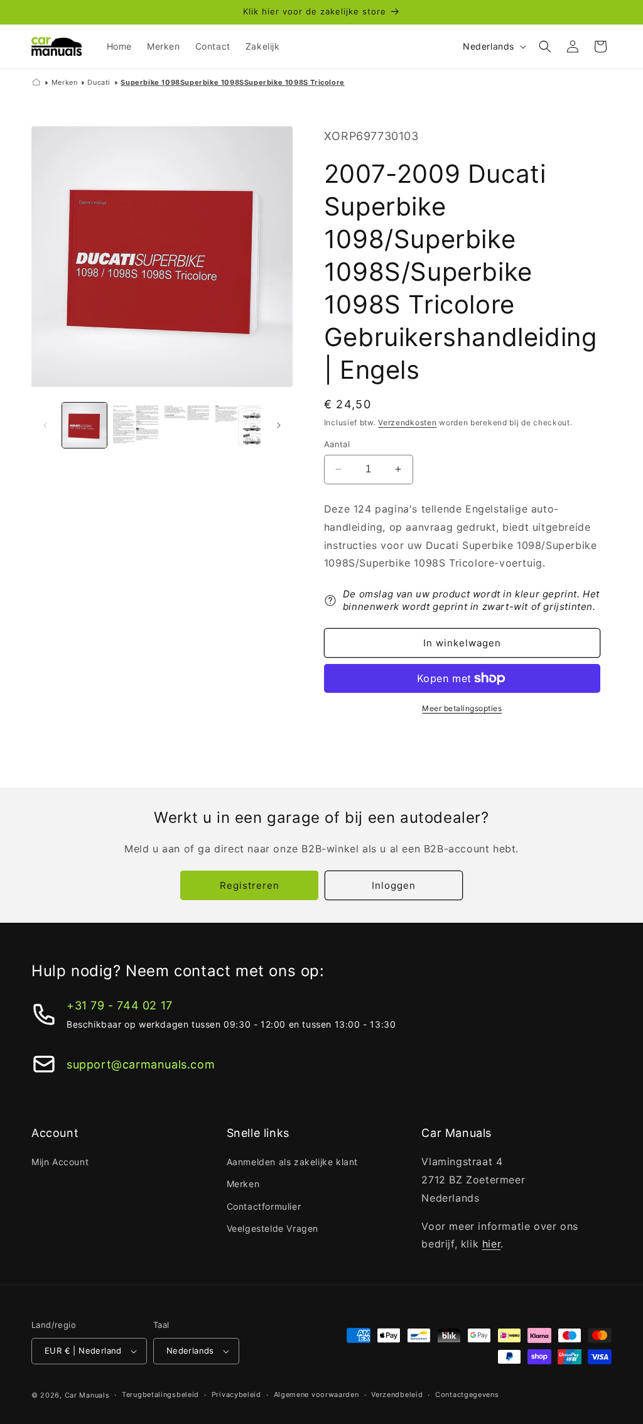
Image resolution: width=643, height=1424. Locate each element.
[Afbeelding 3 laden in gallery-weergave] (187, 425)
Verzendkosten (407, 422)
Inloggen (394, 885)
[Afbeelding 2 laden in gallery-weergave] (135, 425)
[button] (545, 46)
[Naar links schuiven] (45, 425)
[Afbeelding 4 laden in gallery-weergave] (237, 425)
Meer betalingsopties (462, 708)
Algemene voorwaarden (316, 1394)
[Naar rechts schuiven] (279, 425)
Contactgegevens (467, 1394)
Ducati (99, 82)
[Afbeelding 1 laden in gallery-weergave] (84, 425)
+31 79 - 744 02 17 (120, 1005)
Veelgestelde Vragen (272, 1228)
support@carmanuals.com (141, 1064)
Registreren (249, 885)
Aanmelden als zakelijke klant (292, 1161)
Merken (64, 82)
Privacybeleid (236, 1394)
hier (491, 1243)
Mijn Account (60, 1161)
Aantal (337, 444)
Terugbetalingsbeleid (160, 1394)
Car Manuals (87, 1395)
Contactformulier (264, 1206)
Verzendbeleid (397, 1394)
